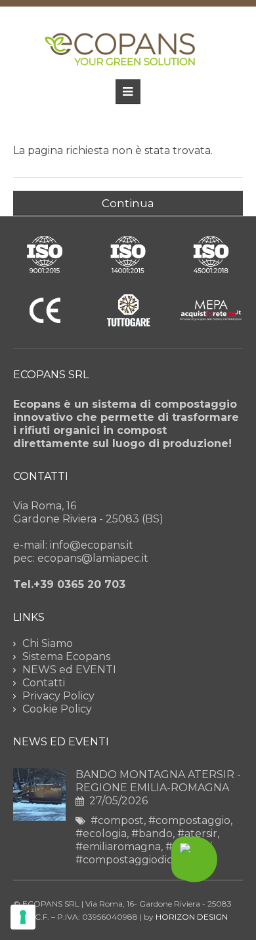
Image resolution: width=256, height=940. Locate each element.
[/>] (39, 817)
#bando (152, 833)
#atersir (197, 833)
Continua (128, 203)
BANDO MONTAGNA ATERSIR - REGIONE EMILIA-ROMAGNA (158, 781)
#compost (117, 820)
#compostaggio (189, 820)
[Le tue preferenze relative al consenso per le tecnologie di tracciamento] (23, 917)
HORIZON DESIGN (192, 917)
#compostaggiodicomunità (146, 859)
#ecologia (101, 833)
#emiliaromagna (118, 846)
